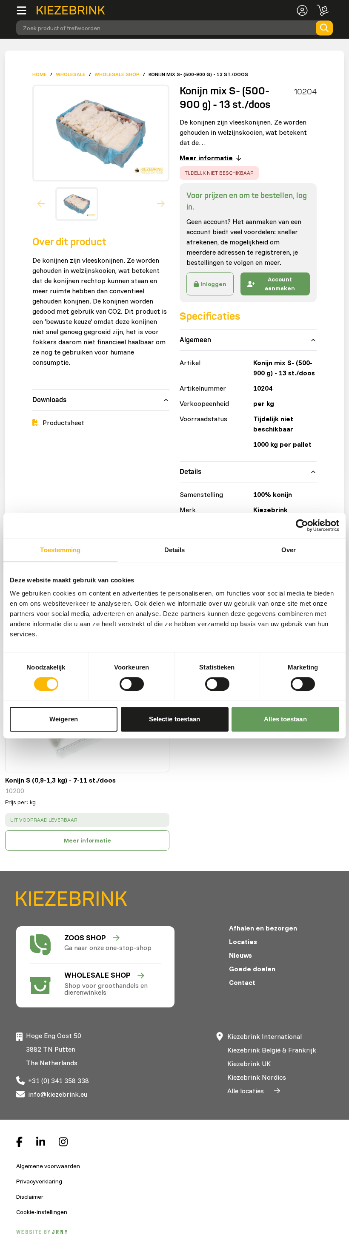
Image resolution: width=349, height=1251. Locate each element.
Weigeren (63, 719)
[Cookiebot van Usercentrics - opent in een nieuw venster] (302, 525)
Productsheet (63, 422)
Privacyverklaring (39, 1181)
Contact (242, 982)
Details (190, 472)
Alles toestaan (285, 719)
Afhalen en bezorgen (263, 928)
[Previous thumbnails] (41, 204)
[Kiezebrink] (71, 10)
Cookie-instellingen (41, 1212)
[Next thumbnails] (161, 204)
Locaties (243, 941)
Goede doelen (252, 968)
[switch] (132, 684)
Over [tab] (288, 549)
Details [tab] (174, 549)
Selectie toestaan (174, 719)
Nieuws (240, 955)
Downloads (49, 400)
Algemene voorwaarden (48, 1166)
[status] (87, 820)
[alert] (219, 173)
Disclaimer (29, 1196)
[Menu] (26, 10)
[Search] (324, 27)
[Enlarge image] (97, 133)
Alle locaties (245, 1090)
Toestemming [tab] (60, 549)
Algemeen (195, 340)
